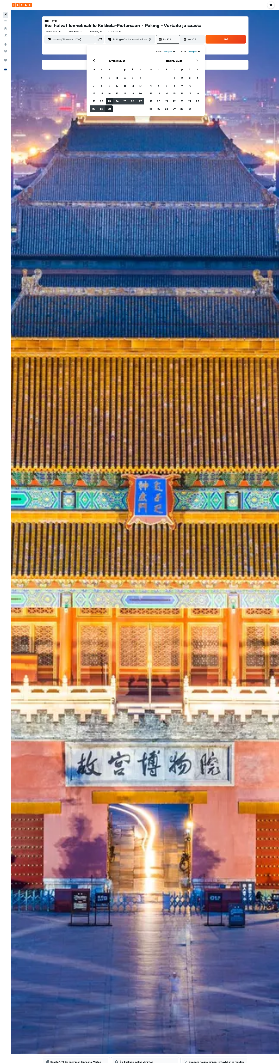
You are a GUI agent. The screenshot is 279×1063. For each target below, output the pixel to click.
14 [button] (94, 93)
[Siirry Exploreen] (5, 44)
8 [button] (101, 85)
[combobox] (53, 31)
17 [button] (117, 93)
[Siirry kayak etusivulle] (22, 5)
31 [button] (190, 108)
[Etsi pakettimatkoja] (5, 35)
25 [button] (124, 101)
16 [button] (109, 93)
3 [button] (117, 77)
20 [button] (140, 93)
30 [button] (109, 108)
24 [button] (117, 101)
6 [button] (140, 77)
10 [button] (117, 85)
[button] (5, 5)
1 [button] (101, 77)
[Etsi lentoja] (5, 15)
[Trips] (5, 60)
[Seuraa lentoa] (5, 51)
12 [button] (132, 85)
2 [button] (109, 77)
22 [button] (101, 101)
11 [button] (125, 85)
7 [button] (93, 85)
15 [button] (101, 93)
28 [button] (93, 108)
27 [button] (140, 101)
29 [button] (101, 108)
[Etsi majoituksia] (5, 21)
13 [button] (140, 85)
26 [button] (132, 101)
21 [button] (94, 101)
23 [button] (109, 101)
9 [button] (109, 85)
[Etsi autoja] (5, 28)
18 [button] (125, 93)
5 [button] (132, 77)
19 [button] (132, 93)
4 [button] (125, 77)
